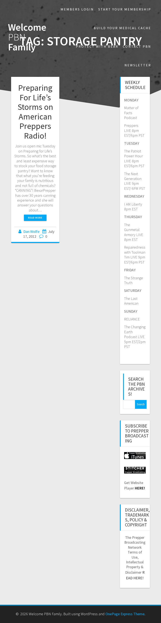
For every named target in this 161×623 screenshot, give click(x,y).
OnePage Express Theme (124, 613)
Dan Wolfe (31, 231)
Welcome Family (27, 37)
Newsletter (138, 65)
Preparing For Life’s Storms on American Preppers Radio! (35, 112)
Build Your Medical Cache (122, 28)
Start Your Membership (124, 9)
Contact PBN (137, 46)
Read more (35, 217)
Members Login (77, 9)
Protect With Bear (97, 46)
